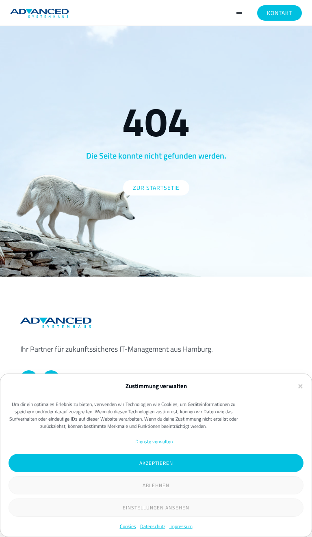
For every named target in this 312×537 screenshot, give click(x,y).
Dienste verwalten (154, 441)
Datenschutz (152, 526)
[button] (300, 386)
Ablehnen (156, 485)
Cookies (128, 526)
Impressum (181, 526)
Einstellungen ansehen (156, 507)
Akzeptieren (156, 463)
